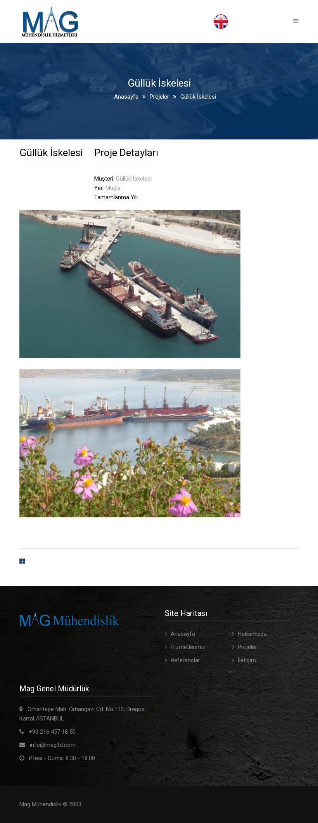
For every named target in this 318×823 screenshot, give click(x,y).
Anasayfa (126, 96)
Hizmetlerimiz (188, 647)
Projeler (159, 96)
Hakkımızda (252, 633)
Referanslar (185, 660)
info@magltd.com (53, 744)
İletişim (247, 660)
